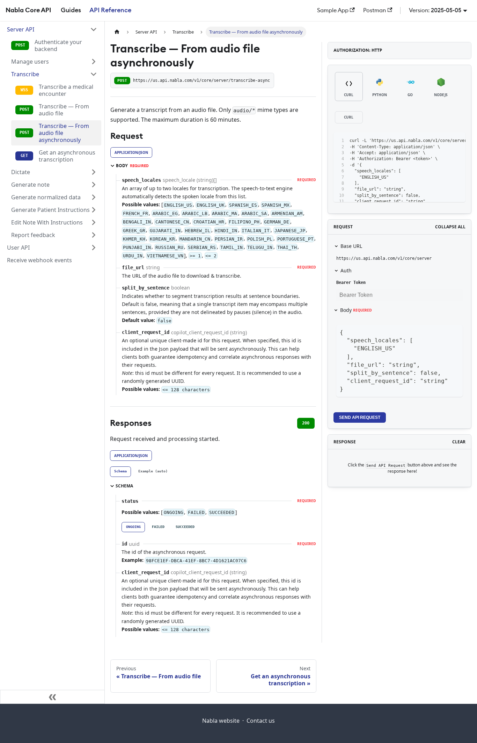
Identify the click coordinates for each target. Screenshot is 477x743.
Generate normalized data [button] (46, 197)
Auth (346, 270)
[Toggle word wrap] (432, 141)
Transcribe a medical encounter (66, 90)
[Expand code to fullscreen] (457, 141)
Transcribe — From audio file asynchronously (64, 133)
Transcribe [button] (25, 74)
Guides (71, 10)
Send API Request (359, 417)
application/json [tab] (131, 152)
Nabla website (221, 720)
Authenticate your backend (58, 45)
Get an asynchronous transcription (67, 156)
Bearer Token (351, 282)
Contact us (261, 720)
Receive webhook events (39, 260)
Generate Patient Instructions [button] (50, 210)
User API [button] (18, 247)
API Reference (110, 10)
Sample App (332, 10)
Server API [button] (20, 29)
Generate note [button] (30, 184)
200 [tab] (305, 423)
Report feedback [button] (33, 235)
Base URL (351, 246)
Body (356, 310)
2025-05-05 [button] (446, 10)
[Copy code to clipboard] (444, 141)
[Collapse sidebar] (52, 697)
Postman (374, 10)
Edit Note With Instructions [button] (47, 222)
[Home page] (117, 32)
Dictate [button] (20, 172)
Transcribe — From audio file (64, 109)
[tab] (120, 471)
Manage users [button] (30, 61)
